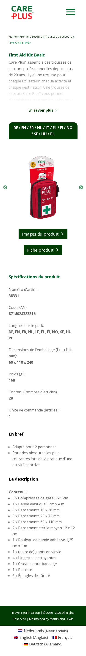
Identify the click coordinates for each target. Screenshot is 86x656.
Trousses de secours (58, 37)
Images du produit (40, 234)
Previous (5, 187)
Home (13, 37)
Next (81, 187)
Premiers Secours (30, 37)
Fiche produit (40, 250)
